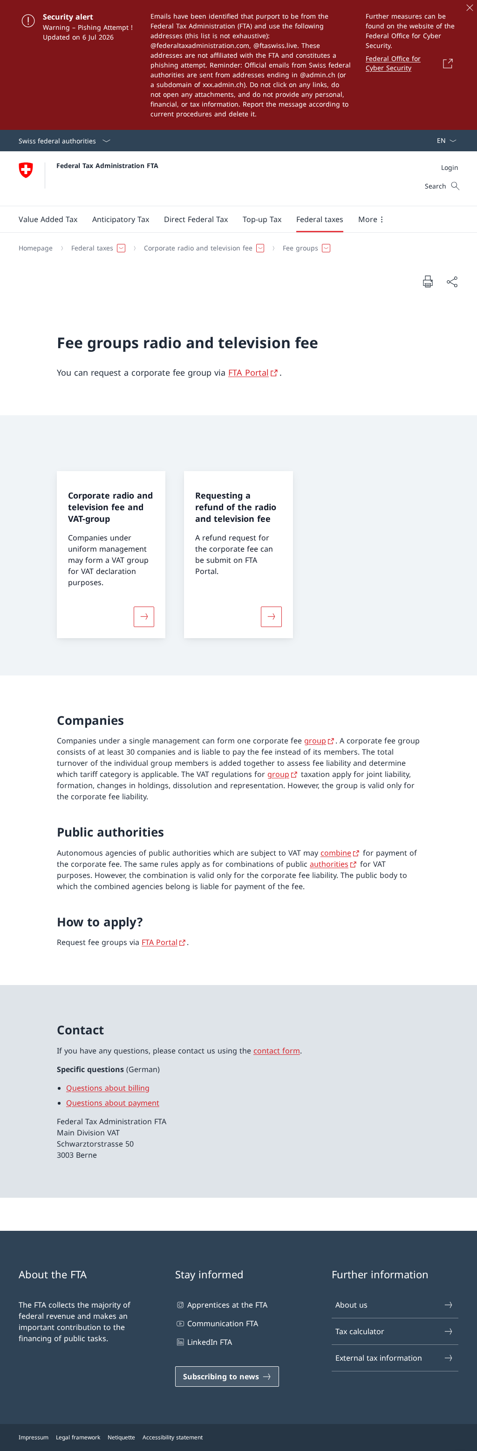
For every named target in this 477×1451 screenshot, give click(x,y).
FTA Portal (248, 372)
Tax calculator (359, 1331)
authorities (329, 864)
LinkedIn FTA (209, 1342)
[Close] (469, 7)
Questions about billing (108, 1088)
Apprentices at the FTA (227, 1305)
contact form (276, 1051)
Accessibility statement (173, 1437)
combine (335, 853)
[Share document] (452, 281)
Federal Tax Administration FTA (107, 165)
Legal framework (78, 1437)
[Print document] (428, 281)
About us (351, 1305)
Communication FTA (222, 1323)
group (315, 741)
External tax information (378, 1358)
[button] (48, 219)
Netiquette (121, 1437)
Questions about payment (112, 1103)
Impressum (33, 1437)
